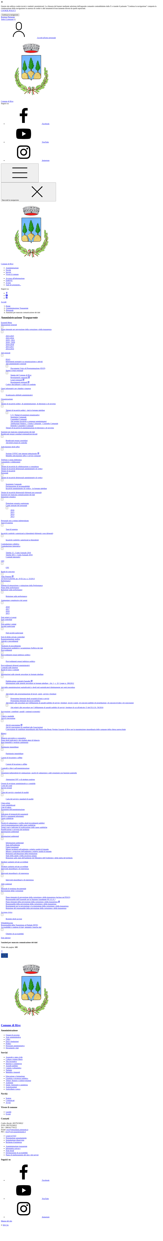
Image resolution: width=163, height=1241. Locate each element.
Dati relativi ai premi (8, 617)
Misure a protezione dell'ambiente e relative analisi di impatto (29, 851)
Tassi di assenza (7, 523)
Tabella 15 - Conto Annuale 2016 (18, 553)
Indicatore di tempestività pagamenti (14, 814)
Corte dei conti (6, 786)
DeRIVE (9, 281)
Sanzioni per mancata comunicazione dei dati (18, 432)
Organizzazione (7, 399)
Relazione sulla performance (11, 590)
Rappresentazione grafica (10, 639)
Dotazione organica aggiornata (17, 503)
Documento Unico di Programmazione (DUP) (28, 368)
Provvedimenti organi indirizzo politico (15, 655)
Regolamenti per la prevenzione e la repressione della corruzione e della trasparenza (37, 906)
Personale (9, 310)
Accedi (3, 302)
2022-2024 (10, 338)
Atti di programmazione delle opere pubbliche (18, 825)
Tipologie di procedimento (11, 646)
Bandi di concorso (8, 572)
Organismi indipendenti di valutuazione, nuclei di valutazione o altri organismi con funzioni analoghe (39, 773)
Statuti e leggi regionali (14, 370)
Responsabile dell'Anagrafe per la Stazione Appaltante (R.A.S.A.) (30, 899)
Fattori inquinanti (12, 847)
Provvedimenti (6, 650)
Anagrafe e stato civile (14, 1057)
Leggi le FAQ (11, 1136)
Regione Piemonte (8, 17)
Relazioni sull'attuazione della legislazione (21, 854)
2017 (8, 609)
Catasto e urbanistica (13, 1068)
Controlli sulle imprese (9, 668)
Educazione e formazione (15, 1076)
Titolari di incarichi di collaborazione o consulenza (20, 467)
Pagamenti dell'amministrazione (13, 809)
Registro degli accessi (14, 919)
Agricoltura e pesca (13, 1089)
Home (8, 306)
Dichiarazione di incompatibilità (18, 486)
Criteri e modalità (7, 716)
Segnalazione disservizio (15, 1140)
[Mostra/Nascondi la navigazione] (20, 172)
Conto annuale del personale (16, 506)
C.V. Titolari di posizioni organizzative (25, 415)
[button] (12, 268)
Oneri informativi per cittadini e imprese (16, 388)
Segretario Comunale (18, 417)
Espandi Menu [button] (6, 323)
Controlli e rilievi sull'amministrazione (15, 768)
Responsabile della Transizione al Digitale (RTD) (19, 925)
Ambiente (9, 1083)
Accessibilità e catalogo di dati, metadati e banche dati (21, 927)
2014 (12, 514)
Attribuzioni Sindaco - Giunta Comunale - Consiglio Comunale (34, 424)
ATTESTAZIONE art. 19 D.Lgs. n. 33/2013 (18, 579)
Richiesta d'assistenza (14, 1142)
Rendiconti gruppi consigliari (17, 441)
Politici (8, 1044)
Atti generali (5, 353)
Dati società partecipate (14, 633)
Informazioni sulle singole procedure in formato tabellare (22, 674)
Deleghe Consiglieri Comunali (22, 426)
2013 (12, 517)
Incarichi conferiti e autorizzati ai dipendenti (22, 540)
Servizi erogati (6, 788)
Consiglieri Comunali (19, 419)
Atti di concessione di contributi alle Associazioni (24, 727)
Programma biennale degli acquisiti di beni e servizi (30, 699)
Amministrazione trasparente (16, 1146)
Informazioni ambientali (10, 832)
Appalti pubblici (12, 1066)
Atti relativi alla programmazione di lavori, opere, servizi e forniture (31, 694)
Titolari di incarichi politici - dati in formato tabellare (25, 410)
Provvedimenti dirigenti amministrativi (15, 665)
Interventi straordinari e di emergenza (15, 869)
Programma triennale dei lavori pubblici (25, 701)
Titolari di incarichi (8, 471)
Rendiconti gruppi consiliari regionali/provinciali (19, 434)
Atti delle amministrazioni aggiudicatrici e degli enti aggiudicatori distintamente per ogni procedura (38, 687)
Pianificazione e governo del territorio (15, 829)
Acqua (8, 283)
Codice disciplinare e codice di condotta (21, 384)
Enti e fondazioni (12, 1041)
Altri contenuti (6, 884)
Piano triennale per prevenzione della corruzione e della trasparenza (26, 329)
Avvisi (8, 1103)
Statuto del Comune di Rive (21, 375)
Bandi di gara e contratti (10, 670)
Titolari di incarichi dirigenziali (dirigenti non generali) (21, 493)
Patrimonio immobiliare (10, 747)
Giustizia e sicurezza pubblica (17, 1078)
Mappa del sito (6, 1221)
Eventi (8, 1114)
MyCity (6, 1225)
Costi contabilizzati (8, 805)
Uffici (8, 1039)
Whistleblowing (7, 923)
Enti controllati (6, 620)
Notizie (8, 1098)
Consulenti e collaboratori (10, 462)
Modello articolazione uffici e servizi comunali (23, 456)
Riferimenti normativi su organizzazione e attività (24, 362)
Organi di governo (13, 1035)
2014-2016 (10, 349)
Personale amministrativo (15, 1046)
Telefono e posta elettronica (11, 460)
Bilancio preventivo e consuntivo (13, 738)
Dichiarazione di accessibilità (17, 1153)
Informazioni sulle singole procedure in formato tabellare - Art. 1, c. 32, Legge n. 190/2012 (40, 683)
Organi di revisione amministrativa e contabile (18, 783)
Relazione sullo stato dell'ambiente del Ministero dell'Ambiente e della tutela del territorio (39, 858)
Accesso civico (6, 912)
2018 (8, 607)
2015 (12, 512)
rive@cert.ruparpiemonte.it (15, 1132)
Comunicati (10, 1100)
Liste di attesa (6, 807)
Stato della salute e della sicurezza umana (21, 856)
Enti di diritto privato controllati (13, 637)
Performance (6, 581)
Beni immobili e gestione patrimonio (14, 742)
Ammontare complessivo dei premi (14, 600)
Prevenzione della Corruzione (12, 891)
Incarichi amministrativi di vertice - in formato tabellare (26, 488)
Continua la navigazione (10, 15)
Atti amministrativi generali (16, 364)
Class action (5, 803)
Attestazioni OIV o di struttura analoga (20, 779)
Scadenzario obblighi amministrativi (19, 395)
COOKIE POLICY (8, 11)
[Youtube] (7, 296)
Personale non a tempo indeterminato (15, 521)
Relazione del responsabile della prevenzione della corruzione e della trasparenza (36, 908)
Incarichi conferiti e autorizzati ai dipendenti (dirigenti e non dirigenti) (27, 533)
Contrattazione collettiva (10, 544)
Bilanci (3, 733)
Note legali (10, 1151)
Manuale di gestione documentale (13, 889)
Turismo (9, 1070)
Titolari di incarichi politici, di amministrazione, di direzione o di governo (28, 404)
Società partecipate (8, 626)
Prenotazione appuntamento (16, 1138)
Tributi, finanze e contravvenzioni (18, 1081)
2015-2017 (10, 347)
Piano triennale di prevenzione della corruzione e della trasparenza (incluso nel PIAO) (38, 897)
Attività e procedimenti (9, 641)
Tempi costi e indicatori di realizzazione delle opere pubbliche (24, 827)
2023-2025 (10, 336)
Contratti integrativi (13, 557)
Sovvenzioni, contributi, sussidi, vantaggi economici (20, 712)
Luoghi (8, 1112)
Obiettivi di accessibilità (15, 934)
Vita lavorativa (11, 1061)
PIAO (8, 359)
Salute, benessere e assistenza (17, 1085)
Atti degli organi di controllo (16, 443)
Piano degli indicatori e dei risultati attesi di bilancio (20, 740)
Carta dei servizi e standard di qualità (15, 792)
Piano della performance (10, 588)
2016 (12, 510)
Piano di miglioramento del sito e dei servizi (22, 1155)
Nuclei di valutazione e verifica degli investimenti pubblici (23, 823)
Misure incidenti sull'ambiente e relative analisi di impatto (27, 849)
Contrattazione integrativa (10, 546)
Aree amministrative (13, 1037)
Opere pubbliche (7, 818)
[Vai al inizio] (2, 951)
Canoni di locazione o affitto (11, 758)
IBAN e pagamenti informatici (12, 816)
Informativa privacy (13, 1148)
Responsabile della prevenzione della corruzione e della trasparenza (31, 904)
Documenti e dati (12, 1048)
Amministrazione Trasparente (17, 308)
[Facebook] (7, 293)
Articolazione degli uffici (10, 447)
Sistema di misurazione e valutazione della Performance (22, 585)
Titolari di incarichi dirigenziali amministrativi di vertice (21, 469)
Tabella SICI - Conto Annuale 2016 (19, 555)
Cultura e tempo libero (14, 1059)
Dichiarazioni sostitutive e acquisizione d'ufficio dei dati (22, 648)
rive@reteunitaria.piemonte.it (17, 1130)
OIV (2, 561)
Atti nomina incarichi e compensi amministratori (29, 421)
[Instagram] (7, 298)
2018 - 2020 (10, 342)
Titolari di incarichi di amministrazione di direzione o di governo (30, 428)
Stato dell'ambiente (13, 845)
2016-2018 (10, 345)
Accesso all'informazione (15, 278)
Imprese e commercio (14, 1064)
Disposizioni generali (9, 325)
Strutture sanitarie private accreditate (14, 862)
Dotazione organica (8, 497)
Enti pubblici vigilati (8, 624)
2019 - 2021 (10, 340)
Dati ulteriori (6, 938)
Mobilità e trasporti (13, 1072)
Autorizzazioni (11, 1087)
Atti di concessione (8, 718)
